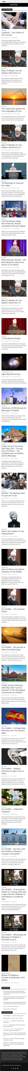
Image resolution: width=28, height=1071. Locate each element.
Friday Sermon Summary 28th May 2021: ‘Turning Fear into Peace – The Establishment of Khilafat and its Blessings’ (12, 451)
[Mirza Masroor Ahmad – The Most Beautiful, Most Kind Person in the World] (14, 247)
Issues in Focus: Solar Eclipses (10, 1006)
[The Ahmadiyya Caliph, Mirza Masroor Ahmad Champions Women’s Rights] (14, 209)
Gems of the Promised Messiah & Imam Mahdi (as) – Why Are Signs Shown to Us (14, 1034)
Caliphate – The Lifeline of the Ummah (12, 33)
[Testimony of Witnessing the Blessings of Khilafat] (14, 396)
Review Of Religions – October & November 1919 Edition (13, 977)
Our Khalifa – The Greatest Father (13, 610)
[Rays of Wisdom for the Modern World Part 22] (14, 58)
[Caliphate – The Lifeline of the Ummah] (14, 20)
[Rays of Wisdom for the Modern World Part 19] (14, 288)
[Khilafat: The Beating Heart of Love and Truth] (14, 481)
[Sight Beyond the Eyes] (14, 362)
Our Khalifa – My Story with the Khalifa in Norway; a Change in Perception (13, 851)
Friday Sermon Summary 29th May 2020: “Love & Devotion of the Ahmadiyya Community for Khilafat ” (13, 689)
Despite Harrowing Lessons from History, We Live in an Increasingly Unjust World (13, 1044)
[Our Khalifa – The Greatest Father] (14, 597)
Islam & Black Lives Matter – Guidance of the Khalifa (13, 570)
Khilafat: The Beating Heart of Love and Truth (13, 494)
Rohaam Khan (6, 1018)
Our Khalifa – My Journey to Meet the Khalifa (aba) (13, 648)
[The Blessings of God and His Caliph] (14, 171)
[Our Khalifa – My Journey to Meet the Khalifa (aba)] (14, 635)
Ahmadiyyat (4, 567)
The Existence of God (7, 372)
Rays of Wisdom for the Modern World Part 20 (11, 146)
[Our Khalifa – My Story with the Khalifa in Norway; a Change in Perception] (14, 836)
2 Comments (14, 614)
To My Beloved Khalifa (10, 338)
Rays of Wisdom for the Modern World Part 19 (11, 301)
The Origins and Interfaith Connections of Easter (13, 1029)
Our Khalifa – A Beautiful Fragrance (12, 810)
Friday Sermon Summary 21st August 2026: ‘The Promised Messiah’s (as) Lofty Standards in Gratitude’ (14, 998)
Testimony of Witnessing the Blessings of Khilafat (13, 409)
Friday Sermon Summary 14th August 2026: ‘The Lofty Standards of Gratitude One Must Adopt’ (15, 1003)
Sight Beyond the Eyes (11, 374)
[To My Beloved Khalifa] (14, 326)
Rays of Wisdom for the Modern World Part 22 (11, 71)
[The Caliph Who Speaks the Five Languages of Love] (14, 96)
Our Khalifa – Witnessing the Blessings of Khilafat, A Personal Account (13, 937)
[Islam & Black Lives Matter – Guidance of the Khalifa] (14, 557)
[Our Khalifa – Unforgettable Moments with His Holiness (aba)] (14, 716)
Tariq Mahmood (7, 1015)
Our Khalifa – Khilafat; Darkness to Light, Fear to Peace (12, 771)
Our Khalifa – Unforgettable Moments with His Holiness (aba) (13, 730)
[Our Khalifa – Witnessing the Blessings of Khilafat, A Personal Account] (14, 922)
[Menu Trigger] (1, 1)
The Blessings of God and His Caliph (12, 184)
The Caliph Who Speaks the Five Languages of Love (13, 109)
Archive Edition (5, 973)
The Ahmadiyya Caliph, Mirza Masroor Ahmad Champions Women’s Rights (13, 223)
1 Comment (15, 574)
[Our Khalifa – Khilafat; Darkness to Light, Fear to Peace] (14, 756)
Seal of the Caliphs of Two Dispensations (12, 532)
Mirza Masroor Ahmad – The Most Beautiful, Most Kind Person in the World (13, 262)
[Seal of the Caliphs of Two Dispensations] (14, 519)
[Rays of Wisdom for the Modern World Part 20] (14, 133)
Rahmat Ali (6, 1033)
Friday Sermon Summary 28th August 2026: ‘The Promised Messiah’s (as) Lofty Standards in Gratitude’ (14, 993)
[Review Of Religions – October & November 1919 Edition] (14, 963)
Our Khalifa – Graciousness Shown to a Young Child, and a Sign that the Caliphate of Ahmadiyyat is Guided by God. (13, 894)
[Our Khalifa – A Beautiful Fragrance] (14, 797)
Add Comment (15, 37)
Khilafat (3, 30)
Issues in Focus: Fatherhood (10, 1009)
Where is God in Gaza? (18, 1015)
